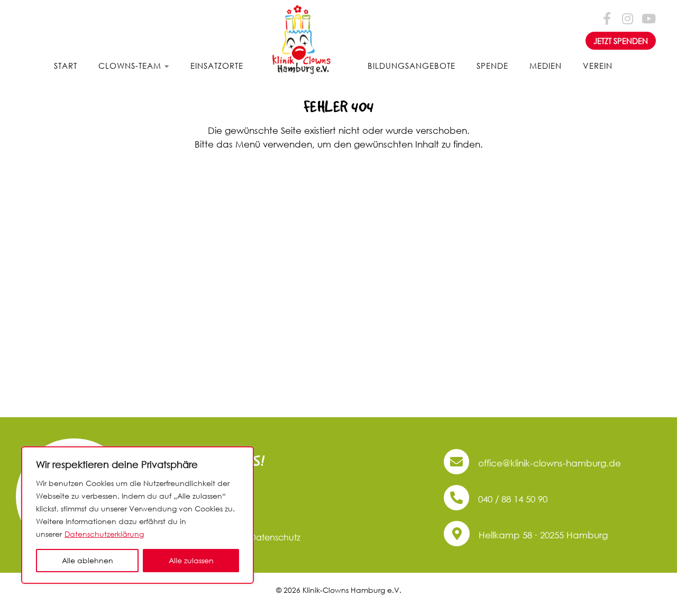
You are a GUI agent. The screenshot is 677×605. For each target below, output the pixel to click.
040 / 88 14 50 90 (511, 499)
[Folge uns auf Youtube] (648, 18)
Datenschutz (275, 537)
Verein (597, 65)
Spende (492, 65)
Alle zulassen (191, 560)
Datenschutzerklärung (104, 534)
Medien (545, 65)
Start (65, 65)
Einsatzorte (216, 65)
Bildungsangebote (411, 65)
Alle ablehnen (87, 560)
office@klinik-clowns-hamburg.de (548, 463)
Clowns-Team (129, 65)
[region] (137, 515)
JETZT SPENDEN (620, 40)
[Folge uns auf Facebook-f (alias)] (606, 18)
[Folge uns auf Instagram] (627, 18)
